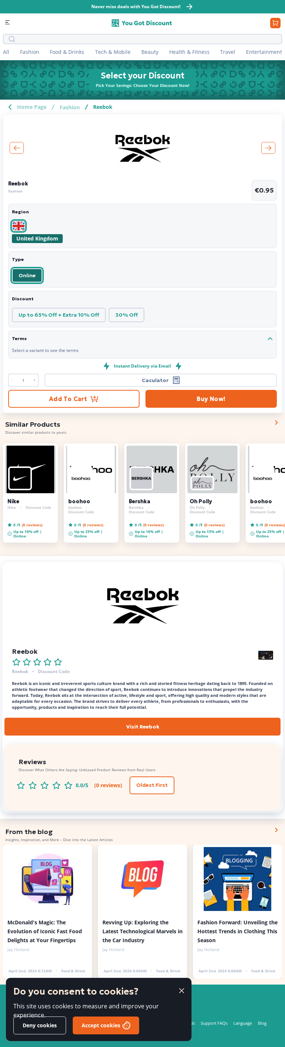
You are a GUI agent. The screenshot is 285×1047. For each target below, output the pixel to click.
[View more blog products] (276, 830)
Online (27, 275)
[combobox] (148, 39)
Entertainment (264, 51)
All (6, 51)
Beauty (149, 51)
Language (242, 1023)
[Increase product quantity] (12, 380)
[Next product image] (268, 148)
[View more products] (276, 422)
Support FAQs (214, 1023)
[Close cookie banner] (181, 990)
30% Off (126, 314)
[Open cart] (275, 23)
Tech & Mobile (113, 51)
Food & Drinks (67, 51)
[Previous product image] (16, 148)
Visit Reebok (142, 726)
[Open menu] (8, 23)
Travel (227, 51)
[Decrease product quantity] (34, 380)
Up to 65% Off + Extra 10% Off (59, 314)
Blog (262, 1023)
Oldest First (152, 785)
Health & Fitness (189, 51)
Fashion (29, 51)
